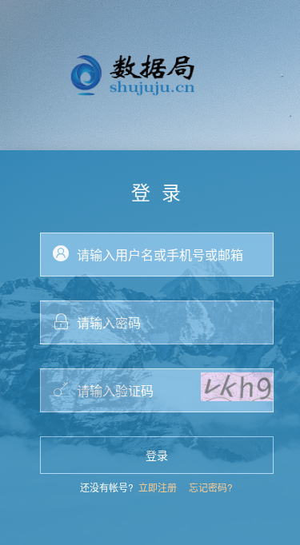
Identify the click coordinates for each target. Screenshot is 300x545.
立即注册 (157, 487)
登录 (157, 455)
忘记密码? (211, 487)
